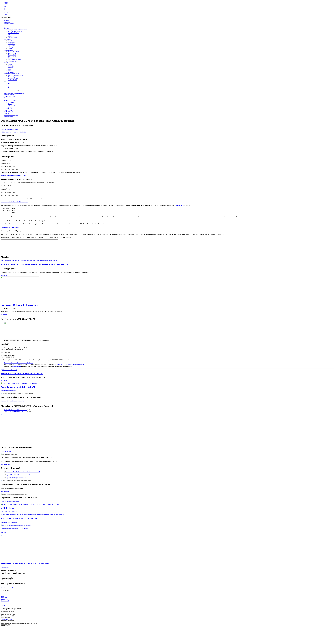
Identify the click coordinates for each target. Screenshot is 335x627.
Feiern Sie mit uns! (6, 451)
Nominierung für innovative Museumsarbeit (20, 305)
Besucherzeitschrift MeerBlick (14, 529)
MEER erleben (7, 508)
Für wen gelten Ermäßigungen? (10, 227)
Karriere (10, 36)
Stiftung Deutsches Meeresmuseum (17, 29)
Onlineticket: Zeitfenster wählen (9, 129)
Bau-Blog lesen (5, 567)
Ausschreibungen (12, 37)
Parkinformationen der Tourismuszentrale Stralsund (18, 363)
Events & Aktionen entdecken (9, 511)
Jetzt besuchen (5, 491)
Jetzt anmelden (5, 587)
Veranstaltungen (12, 61)
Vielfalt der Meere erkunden (8, 390)
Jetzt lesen (3, 532)
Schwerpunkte (12, 42)
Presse (6, 62)
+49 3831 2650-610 (6, 619)
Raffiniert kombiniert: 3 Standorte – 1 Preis (13, 175)
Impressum (4, 597)
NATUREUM (12, 55)
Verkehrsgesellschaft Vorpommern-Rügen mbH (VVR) (69, 364)
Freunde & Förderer (13, 33)
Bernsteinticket (16, 366)
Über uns (6, 28)
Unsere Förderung (13, 78)
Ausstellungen (12, 105)
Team (9, 34)
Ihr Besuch (7, 98)
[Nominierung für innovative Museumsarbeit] (20, 301)
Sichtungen (11, 47)
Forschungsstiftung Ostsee (11, 73)
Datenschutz (4, 599)
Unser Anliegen (12, 77)
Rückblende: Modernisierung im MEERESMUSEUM (25, 563)
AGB (2, 596)
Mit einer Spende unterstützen (9, 522)
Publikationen (11, 44)
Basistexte (10, 67)
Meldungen (11, 66)
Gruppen (10, 58)
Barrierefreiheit (5, 601)
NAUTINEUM (12, 56)
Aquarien (10, 107)
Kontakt (10, 64)
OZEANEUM (12, 53)
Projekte (10, 40)
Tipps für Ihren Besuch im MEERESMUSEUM (22, 373)
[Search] (18, 90)
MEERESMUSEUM (13, 51)
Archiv (11, 587)
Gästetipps (10, 104)
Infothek (10, 48)
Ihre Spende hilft (12, 80)
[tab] (167, 175)
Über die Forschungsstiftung (15, 75)
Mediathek (11, 70)
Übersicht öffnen (5, 464)
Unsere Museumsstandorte (15, 31)
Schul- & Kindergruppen (14, 59)
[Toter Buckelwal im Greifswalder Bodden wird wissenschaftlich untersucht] (29, 260)
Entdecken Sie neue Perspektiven (10, 501)
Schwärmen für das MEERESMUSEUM (19, 518)
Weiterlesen (4, 275)
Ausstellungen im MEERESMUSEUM (18, 387)
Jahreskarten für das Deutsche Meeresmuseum (14, 202)
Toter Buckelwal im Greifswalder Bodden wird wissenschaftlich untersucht (34, 264)
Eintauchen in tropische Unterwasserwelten (13, 401)
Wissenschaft (7, 39)
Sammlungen (11, 45)
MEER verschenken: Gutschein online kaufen (13, 132)
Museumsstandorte (9, 50)
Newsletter (11, 72)
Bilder (9, 69)
